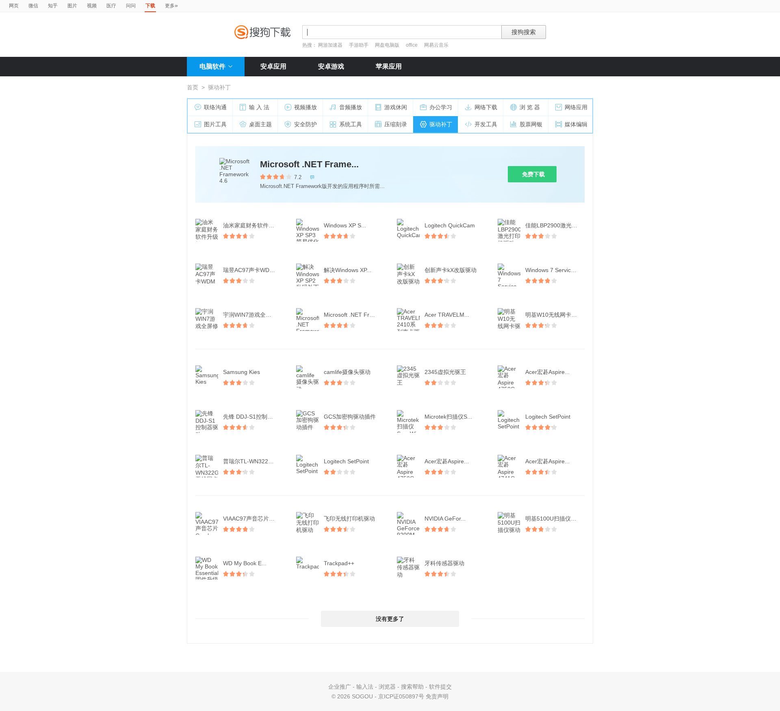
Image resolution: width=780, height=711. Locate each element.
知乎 (53, 6)
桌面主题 (260, 124)
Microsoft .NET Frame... (309, 164)
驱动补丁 (440, 124)
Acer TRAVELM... (447, 314)
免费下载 (533, 174)
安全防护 (305, 124)
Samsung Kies (241, 372)
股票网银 (531, 124)
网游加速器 (330, 45)
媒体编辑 (576, 124)
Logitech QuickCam (450, 225)
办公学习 (440, 107)
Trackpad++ (339, 563)
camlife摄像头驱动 (347, 372)
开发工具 (485, 124)
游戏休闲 (395, 107)
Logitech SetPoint (547, 416)
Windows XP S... (345, 225)
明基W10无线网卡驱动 (554, 314)
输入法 (364, 686)
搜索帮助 (412, 686)
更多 (171, 5)
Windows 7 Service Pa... (555, 270)
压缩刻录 (395, 124)
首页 (192, 87)
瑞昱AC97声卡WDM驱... (253, 270)
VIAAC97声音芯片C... (250, 518)
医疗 (111, 6)
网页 (14, 6)
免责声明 (437, 696)
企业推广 (339, 686)
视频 (92, 6)
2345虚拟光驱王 (445, 372)
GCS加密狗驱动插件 (350, 416)
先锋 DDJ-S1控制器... (250, 416)
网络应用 (576, 107)
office (412, 45)
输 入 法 (259, 107)
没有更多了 (390, 619)
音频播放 (350, 107)
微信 (33, 6)
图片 (72, 6)
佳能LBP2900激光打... (553, 225)
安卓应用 (273, 66)
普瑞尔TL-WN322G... (250, 461)
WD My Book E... (244, 563)
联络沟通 (215, 107)
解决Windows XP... (347, 270)
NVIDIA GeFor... (445, 518)
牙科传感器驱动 (444, 563)
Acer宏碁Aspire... (547, 372)
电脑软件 (212, 66)
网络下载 (485, 107)
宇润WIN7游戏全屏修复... (253, 314)
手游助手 (359, 45)
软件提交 (440, 686)
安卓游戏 (331, 66)
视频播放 (305, 107)
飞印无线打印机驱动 (349, 518)
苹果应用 (389, 66)
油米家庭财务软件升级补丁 (253, 225)
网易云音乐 (436, 45)
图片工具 (215, 124)
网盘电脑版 (387, 45)
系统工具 (350, 124)
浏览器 (387, 686)
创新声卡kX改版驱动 (451, 270)
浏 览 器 (530, 107)
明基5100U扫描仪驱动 (553, 518)
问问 (131, 6)
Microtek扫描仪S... (448, 416)
